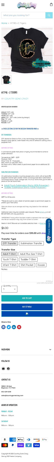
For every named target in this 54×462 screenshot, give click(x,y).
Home (4, 23)
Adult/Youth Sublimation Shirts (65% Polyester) (26, 185)
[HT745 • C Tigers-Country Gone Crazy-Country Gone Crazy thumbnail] (6, 79)
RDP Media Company (14, 456)
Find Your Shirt (45, 223)
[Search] (49, 15)
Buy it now (27, 306)
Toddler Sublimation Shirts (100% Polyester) (25, 187)
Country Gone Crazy (16, 98)
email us (43, 212)
